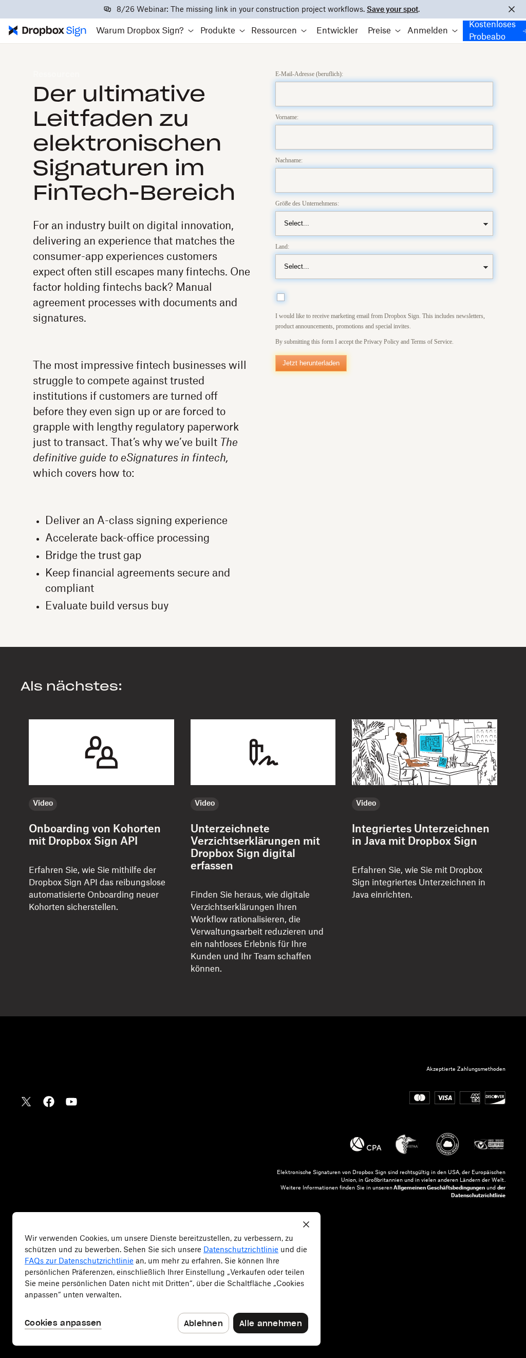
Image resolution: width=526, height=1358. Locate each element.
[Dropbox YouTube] (71, 1100)
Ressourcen (56, 74)
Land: (282, 246)
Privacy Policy (381, 341)
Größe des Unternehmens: (307, 203)
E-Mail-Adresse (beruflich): (309, 74)
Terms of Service (431, 341)
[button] (145, 30)
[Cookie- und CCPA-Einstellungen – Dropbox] (166, 1279)
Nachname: (289, 160)
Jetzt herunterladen (311, 363)
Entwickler (337, 31)
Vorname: (286, 117)
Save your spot (392, 9)
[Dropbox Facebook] (48, 1100)
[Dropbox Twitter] (26, 1100)
